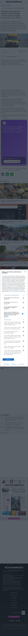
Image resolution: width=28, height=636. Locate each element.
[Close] (25, 272)
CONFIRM (8, 359)
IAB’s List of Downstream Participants (15, 291)
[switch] (23, 298)
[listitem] (14, 295)
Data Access (14, 364)
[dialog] (14, 318)
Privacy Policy (21, 364)
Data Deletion (6, 364)
